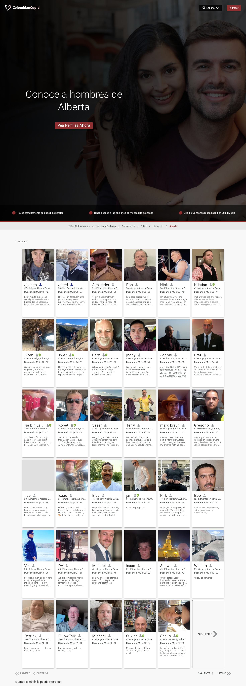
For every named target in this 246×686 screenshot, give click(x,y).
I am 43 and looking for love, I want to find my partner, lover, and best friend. (105, 580)
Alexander (100, 285)
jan (128, 495)
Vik (27, 565)
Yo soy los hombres (203, 578)
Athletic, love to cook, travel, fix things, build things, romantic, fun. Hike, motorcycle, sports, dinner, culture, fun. (70, 582)
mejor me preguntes (135, 507)
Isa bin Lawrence (34, 425)
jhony (131, 355)
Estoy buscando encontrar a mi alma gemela (37, 649)
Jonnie (166, 355)
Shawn (166, 565)
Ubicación (158, 226)
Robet (63, 425)
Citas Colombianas (79, 226)
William (200, 565)
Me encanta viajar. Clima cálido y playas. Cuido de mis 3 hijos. (138, 650)
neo (27, 495)
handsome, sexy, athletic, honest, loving (70, 649)
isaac (130, 565)
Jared (63, 285)
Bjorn (28, 355)
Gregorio (201, 425)
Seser (97, 425)
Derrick (30, 636)
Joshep (30, 285)
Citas (144, 226)
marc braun (170, 425)
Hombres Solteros (106, 226)
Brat (197, 355)
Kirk (163, 495)
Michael (99, 565)
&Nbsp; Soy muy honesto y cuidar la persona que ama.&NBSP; (206, 510)
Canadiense (128, 226)
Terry (130, 425)
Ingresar (233, 7)
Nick (164, 285)
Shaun (165, 636)
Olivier (131, 636)
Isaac (62, 495)
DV (60, 565)
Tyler (62, 355)
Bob (197, 495)
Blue (96, 495)
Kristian (200, 285)
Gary (96, 355)
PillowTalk (67, 636)
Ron (129, 285)
